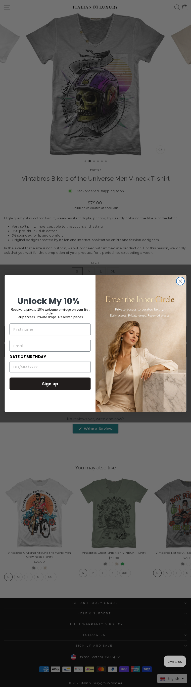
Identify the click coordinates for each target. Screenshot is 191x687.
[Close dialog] (180, 281)
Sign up (50, 384)
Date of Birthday (27, 357)
